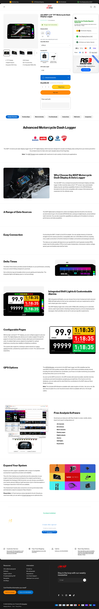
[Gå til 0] (6, 53)
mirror (38, 346)
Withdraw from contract (32, 578)
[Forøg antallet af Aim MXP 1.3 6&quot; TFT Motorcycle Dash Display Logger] (49, 87)
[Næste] (34, 34)
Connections (65, 117)
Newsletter (6, 578)
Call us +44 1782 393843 (25, 592)
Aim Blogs (6, 580)
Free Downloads (53, 117)
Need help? (94, 52)
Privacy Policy (18, 606)
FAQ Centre (77, 117)
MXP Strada (31, 154)
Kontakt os (29, 569)
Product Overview (12, 117)
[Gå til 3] (22, 53)
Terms (13, 606)
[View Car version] (42, 33)
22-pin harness (26, 495)
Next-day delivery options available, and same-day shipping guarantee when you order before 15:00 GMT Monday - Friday (86, 552)
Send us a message (9, 592)
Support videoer (7, 573)
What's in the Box (39, 117)
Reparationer (29, 573)
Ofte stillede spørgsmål (9, 569)
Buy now (55, 92)
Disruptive (24, 604)
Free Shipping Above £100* (86, 2)
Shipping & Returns (7, 606)
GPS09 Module (49, 367)
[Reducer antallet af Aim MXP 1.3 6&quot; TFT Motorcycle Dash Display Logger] (42, 87)
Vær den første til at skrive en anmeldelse (49, 532)
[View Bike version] (48, 33)
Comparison (88, 117)
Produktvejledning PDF (9, 576)
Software (5, 571)
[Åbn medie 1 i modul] (20, 31)
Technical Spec (26, 117)
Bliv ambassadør (30, 571)
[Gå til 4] (30, 53)
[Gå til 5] (37, 53)
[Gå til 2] (14, 53)
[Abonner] (84, 580)
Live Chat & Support (31, 576)
